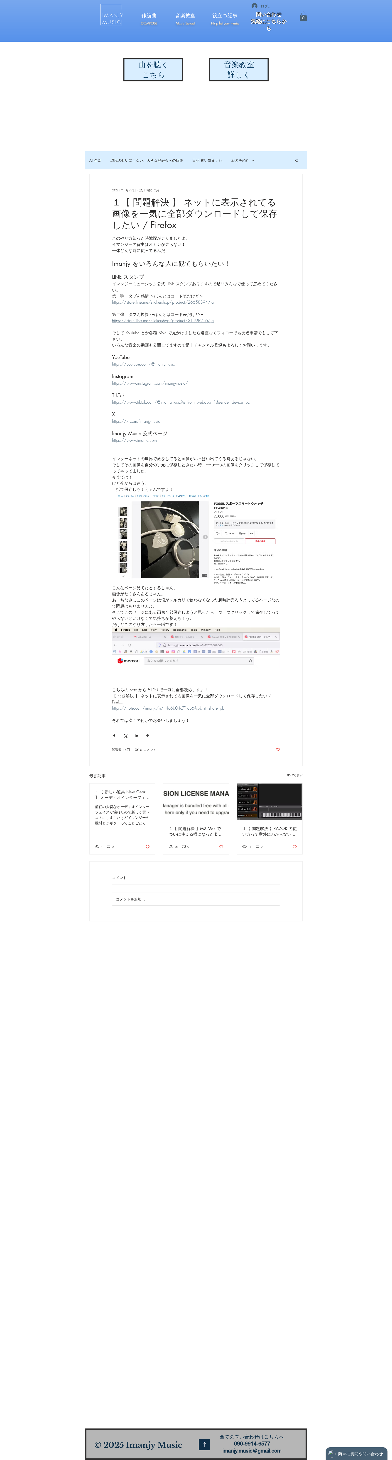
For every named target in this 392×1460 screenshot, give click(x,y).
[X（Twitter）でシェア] (125, 735)
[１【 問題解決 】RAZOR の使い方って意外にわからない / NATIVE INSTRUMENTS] (269, 802)
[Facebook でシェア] (114, 735)
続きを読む (240, 160)
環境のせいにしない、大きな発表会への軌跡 (146, 160)
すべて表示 (295, 775)
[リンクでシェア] (147, 735)
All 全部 (95, 160)
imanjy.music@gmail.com (252, 1451)
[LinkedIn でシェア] (136, 735)
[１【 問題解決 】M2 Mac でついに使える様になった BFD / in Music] (196, 802)
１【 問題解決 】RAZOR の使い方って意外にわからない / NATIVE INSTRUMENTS (269, 831)
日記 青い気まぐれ (207, 160)
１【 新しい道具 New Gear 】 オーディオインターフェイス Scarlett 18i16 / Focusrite (122, 794)
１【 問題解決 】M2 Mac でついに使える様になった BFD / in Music (195, 831)
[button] (303, 16)
